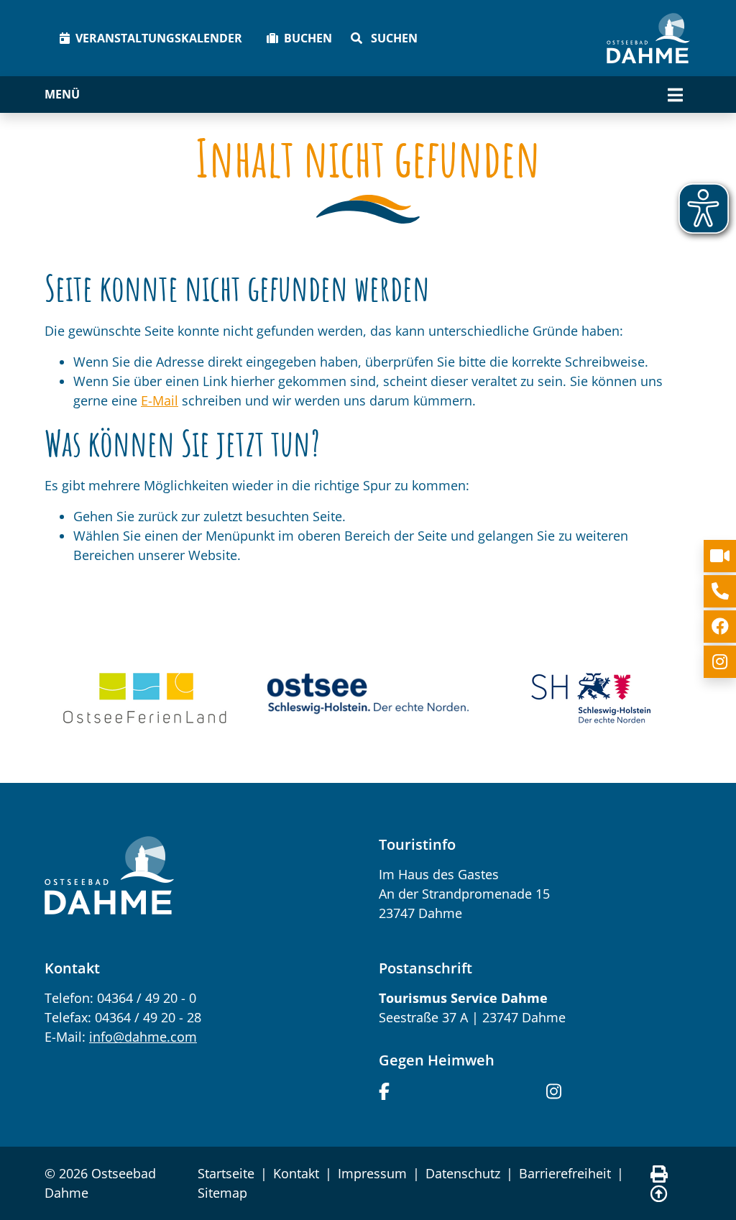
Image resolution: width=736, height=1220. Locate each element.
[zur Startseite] (648, 38)
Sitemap (222, 1192)
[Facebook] (384, 1090)
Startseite (226, 1173)
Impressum (372, 1173)
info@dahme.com (143, 1036)
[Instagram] (553, 1090)
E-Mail (159, 400)
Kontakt (296, 1173)
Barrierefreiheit (565, 1173)
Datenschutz (463, 1173)
